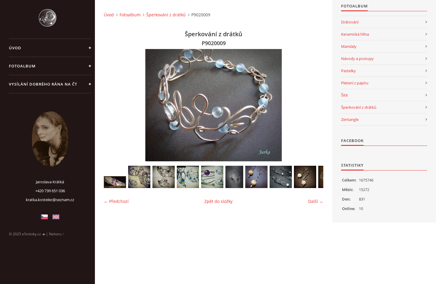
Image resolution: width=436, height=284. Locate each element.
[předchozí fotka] (113, 105)
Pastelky (348, 70)
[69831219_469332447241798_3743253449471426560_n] (212, 177)
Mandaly (349, 46)
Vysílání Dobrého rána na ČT (43, 84)
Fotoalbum (22, 66)
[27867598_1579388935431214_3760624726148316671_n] (281, 177)
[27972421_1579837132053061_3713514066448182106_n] (234, 177)
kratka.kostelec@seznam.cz (50, 199)
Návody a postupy (357, 58)
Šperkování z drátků (166, 15)
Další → (315, 201)
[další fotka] (313, 105)
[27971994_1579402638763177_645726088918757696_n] (256, 177)
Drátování (350, 22)
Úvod (15, 48)
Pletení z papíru (354, 83)
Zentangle (350, 119)
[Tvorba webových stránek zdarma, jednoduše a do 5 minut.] (44, 234)
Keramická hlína (355, 34)
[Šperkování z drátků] (115, 182)
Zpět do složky (218, 201)
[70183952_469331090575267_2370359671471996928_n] (188, 177)
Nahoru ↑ (56, 233)
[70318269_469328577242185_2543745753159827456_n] (163, 177)
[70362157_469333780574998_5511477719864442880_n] (139, 177)
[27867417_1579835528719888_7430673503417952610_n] (305, 177)
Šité (344, 95)
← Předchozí (116, 201)
